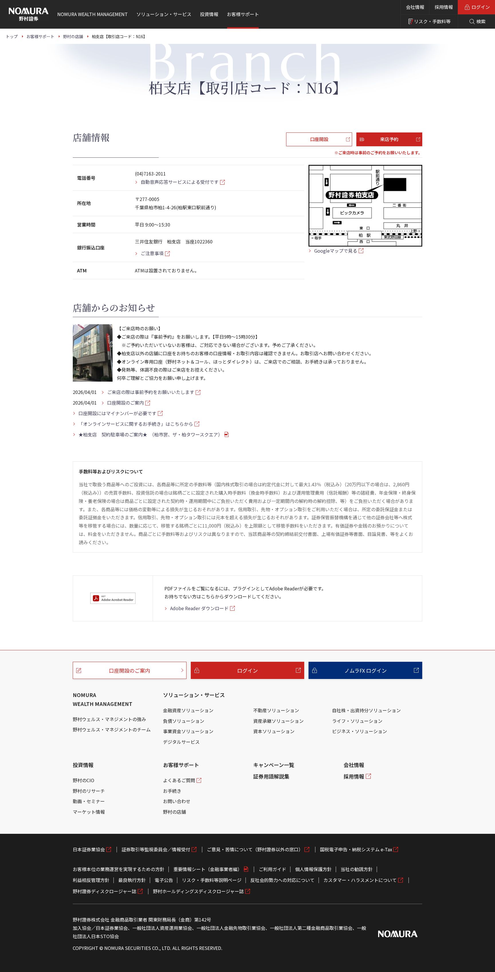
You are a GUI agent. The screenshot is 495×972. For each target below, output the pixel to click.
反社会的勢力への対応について (282, 880)
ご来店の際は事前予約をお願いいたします (150, 392)
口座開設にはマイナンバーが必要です (117, 413)
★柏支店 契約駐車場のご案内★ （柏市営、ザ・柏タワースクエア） (150, 434)
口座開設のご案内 (125, 402)
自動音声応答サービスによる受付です (180, 181)
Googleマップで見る (335, 250)
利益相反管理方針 (91, 880)
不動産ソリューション (276, 710)
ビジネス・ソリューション (359, 731)
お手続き (172, 790)
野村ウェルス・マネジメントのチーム (112, 729)
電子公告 (164, 880)
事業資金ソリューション (188, 731)
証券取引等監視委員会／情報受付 (155, 849)
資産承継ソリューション (278, 720)
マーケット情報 (89, 811)
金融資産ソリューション (188, 710)
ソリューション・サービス (194, 694)
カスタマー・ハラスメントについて (360, 880)
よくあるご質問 (179, 780)
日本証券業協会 (89, 849)
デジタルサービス (181, 741)
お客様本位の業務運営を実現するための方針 (118, 869)
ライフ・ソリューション (357, 720)
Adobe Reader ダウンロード (199, 608)
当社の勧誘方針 (357, 869)
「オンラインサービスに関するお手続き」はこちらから (135, 423)
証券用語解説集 (271, 776)
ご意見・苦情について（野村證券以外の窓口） (255, 849)
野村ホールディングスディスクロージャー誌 (198, 891)
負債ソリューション (183, 720)
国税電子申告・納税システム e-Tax (356, 849)
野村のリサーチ (89, 790)
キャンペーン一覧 (273, 764)
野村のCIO (83, 780)
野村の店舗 (174, 811)
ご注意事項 (152, 253)
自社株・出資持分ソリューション (366, 710)
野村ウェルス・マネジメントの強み (109, 719)
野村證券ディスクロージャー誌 (104, 891)
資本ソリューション (273, 731)
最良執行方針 (132, 880)
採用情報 (444, 6)
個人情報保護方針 (313, 869)
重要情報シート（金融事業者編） (207, 869)
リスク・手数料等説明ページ (211, 880)
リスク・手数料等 (432, 21)
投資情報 (83, 764)
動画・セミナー (89, 801)
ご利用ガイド (272, 869)
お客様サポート (181, 764)
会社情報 (415, 6)
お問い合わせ (176, 801)
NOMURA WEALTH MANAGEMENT (102, 699)
